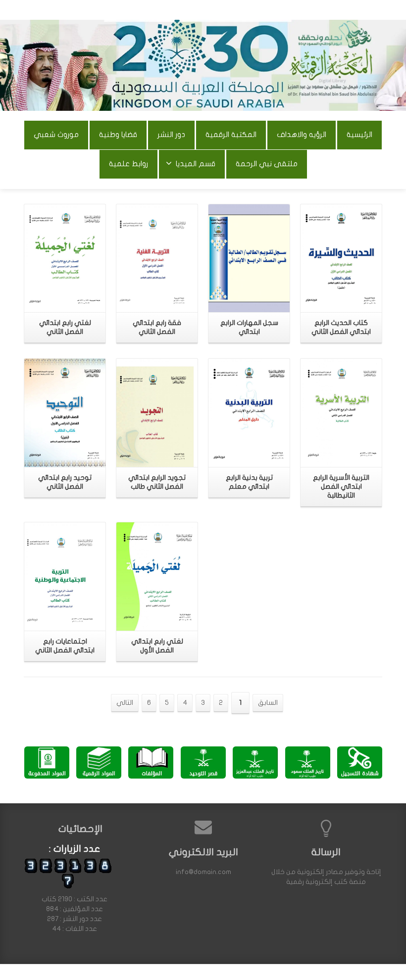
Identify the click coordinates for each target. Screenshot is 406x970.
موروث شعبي (56, 135)
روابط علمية (128, 164)
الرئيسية (359, 135)
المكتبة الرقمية (230, 135)
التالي (124, 702)
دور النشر (171, 135)
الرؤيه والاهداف (301, 135)
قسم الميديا (195, 164)
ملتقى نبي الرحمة (267, 164)
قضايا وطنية (118, 135)
